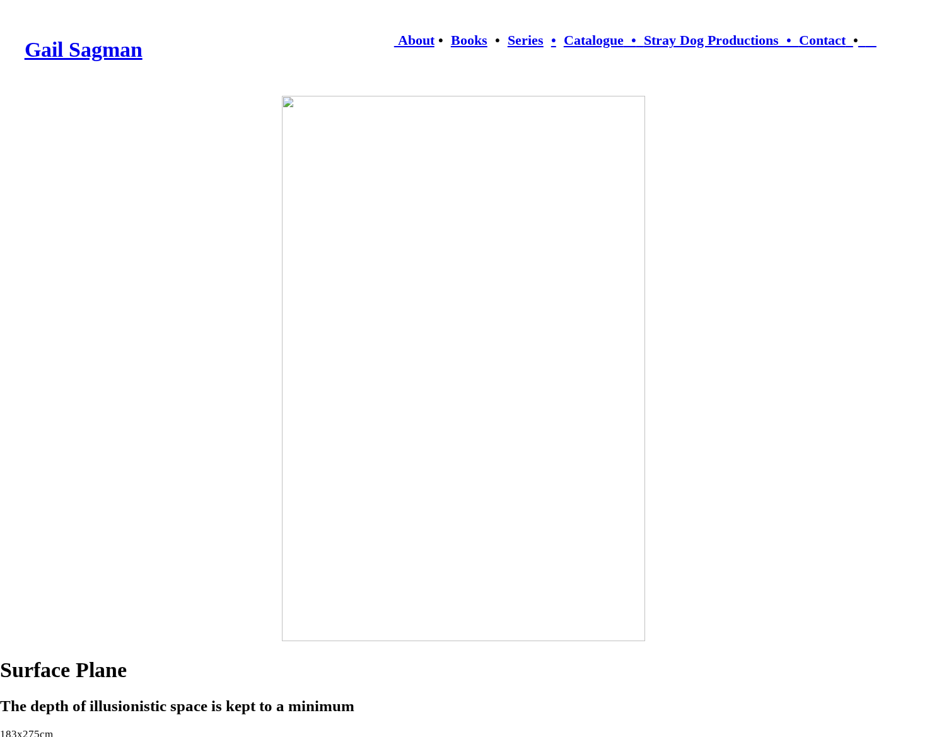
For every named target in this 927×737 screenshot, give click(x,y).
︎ (871, 40)
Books (469, 40)
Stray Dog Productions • (721, 40)
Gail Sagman (84, 49)
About (414, 40)
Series (526, 40)
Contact (822, 40)
